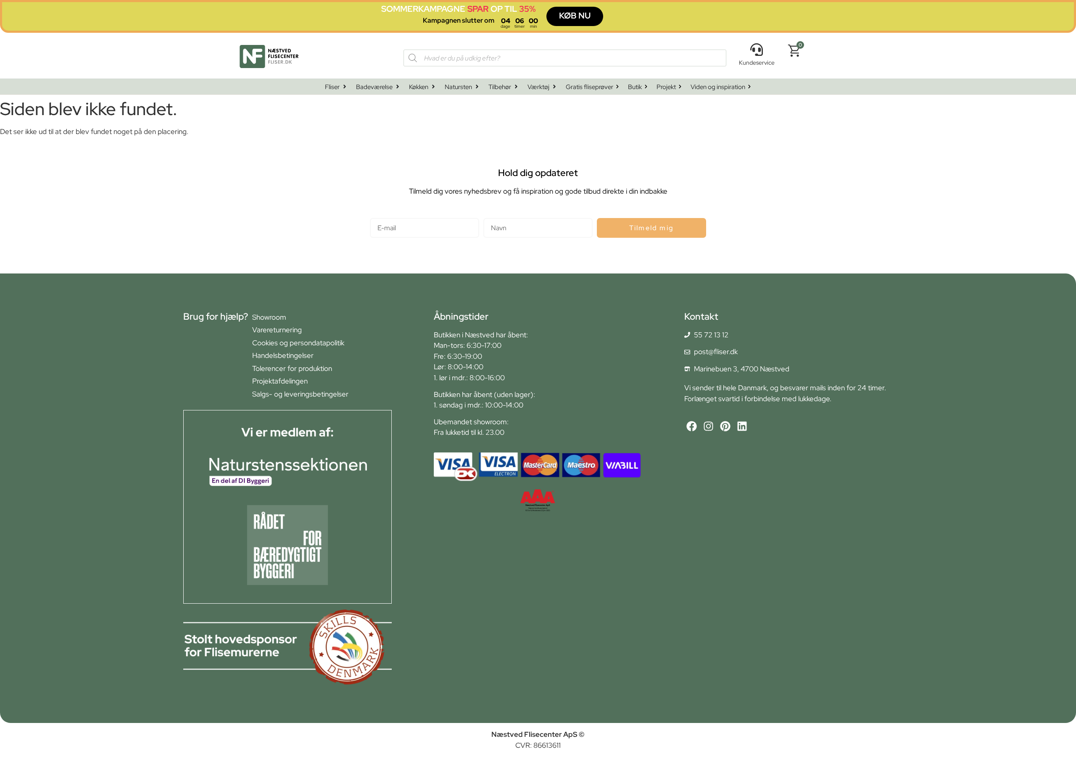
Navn (491, 214)
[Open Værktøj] (554, 87)
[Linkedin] (742, 426)
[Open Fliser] (345, 87)
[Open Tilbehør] (516, 87)
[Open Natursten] (477, 87)
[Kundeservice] (756, 49)
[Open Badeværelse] (398, 87)
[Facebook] (691, 426)
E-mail (380, 214)
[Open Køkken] (433, 87)
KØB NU (575, 15)
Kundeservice (757, 62)
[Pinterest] (725, 426)
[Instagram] (708, 426)
